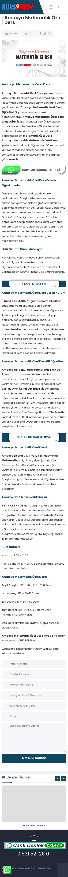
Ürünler (13, 34)
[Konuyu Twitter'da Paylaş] (44, 33)
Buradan (53, 649)
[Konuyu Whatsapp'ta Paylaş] (49, 33)
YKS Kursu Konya (34, 825)
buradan (54, 623)
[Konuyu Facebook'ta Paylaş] (40, 33)
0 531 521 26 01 (34, 854)
